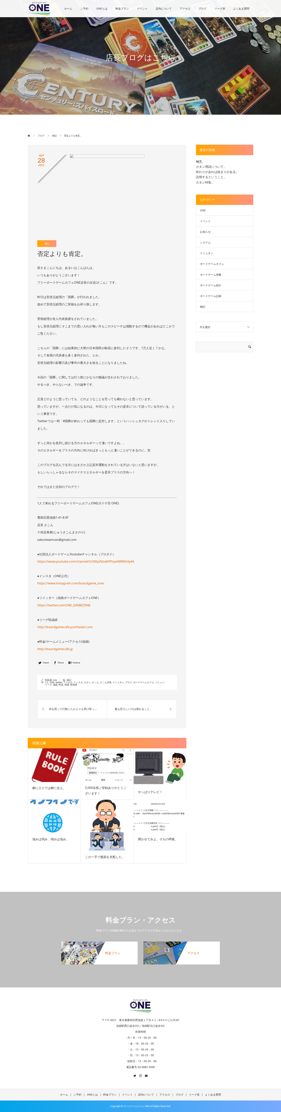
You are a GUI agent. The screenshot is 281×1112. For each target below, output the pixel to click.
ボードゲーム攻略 (210, 274)
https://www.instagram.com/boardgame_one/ (70, 583)
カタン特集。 (205, 182)
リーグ (48, 684)
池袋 (66, 684)
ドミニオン (118, 682)
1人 (47, 682)
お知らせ (205, 232)
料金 (61, 684)
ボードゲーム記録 (210, 296)
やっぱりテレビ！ (150, 792)
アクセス (185, 8)
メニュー (159, 682)
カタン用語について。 (211, 167)
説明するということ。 (211, 177)
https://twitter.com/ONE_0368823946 (63, 605)
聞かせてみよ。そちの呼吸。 (158, 839)
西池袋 (73, 684)
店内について (164, 8)
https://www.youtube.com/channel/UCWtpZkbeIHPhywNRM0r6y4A (85, 561)
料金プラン (122, 8)
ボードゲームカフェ (143, 682)
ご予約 (84, 8)
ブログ (202, 8)
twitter (59, 682)
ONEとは (101, 8)
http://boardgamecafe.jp (55, 649)
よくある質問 (241, 8)
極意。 (200, 161)
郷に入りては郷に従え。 (49, 788)
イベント (142, 8)
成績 (55, 684)
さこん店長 (105, 682)
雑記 (47, 243)
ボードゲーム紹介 (210, 285)
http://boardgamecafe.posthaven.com (65, 627)
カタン (87, 682)
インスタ (78, 682)
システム (205, 242)
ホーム (68, 8)
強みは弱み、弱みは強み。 (50, 839)
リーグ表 (219, 8)
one (55, 680)
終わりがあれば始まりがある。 (217, 172)
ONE (52, 682)
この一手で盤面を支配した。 (105, 857)
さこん (95, 682)
